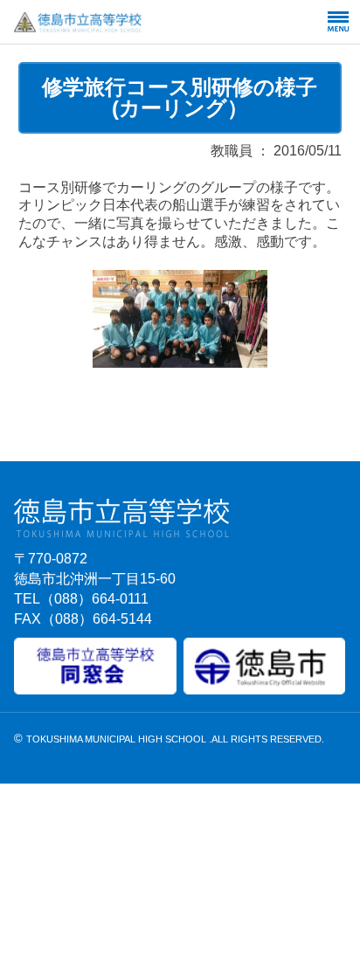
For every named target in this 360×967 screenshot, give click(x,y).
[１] (180, 362)
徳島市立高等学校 (120, 22)
